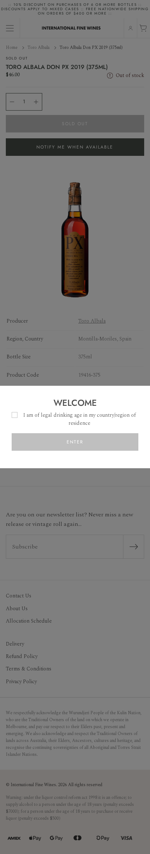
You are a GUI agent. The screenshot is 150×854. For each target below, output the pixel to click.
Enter (75, 442)
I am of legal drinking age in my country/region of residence (79, 419)
